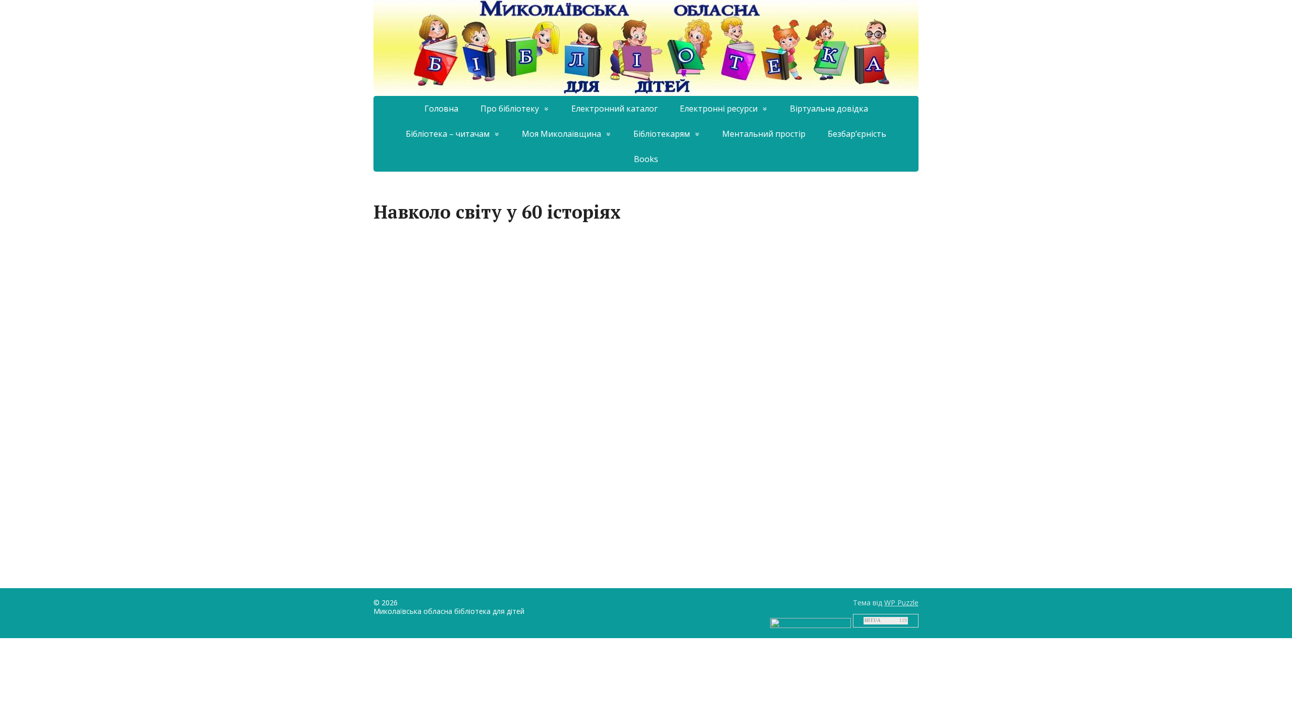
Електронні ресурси (719, 108)
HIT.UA (873, 620)
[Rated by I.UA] (810, 622)
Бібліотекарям (661, 133)
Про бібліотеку (509, 108)
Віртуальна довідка (829, 108)
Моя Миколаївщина (561, 133)
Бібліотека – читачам (448, 133)
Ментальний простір (763, 133)
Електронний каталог (614, 108)
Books (646, 159)
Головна (441, 108)
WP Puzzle (901, 602)
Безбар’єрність (857, 133)
